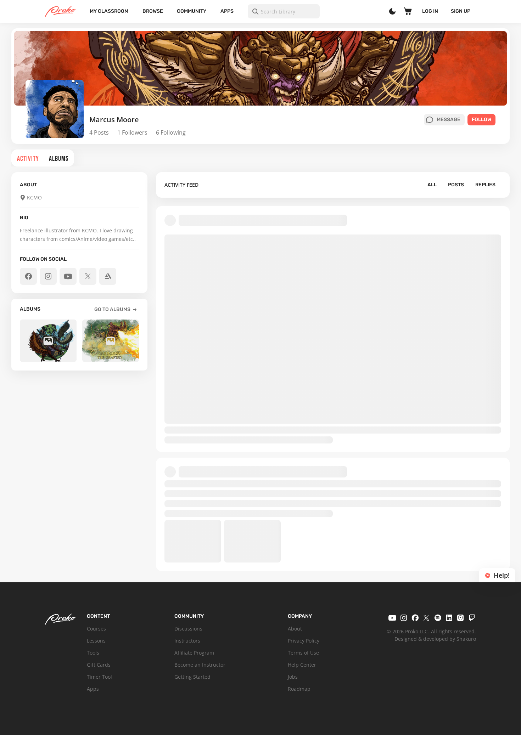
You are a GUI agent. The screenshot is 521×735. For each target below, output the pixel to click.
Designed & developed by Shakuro (435, 638)
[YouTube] (392, 618)
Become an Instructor (199, 664)
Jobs (293, 676)
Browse (152, 11)
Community (191, 11)
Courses (96, 628)
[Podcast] (460, 618)
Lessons (96, 640)
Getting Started (192, 676)
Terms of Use (303, 652)
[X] (426, 618)
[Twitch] (471, 618)
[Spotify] (437, 618)
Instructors (187, 640)
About (295, 628)
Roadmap (299, 688)
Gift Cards (99, 664)
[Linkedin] (449, 618)
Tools (93, 652)
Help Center (302, 664)
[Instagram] (403, 618)
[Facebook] (415, 618)
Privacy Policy (303, 640)
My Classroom (109, 11)
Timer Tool (99, 676)
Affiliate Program (194, 652)
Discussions (188, 628)
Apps (227, 11)
